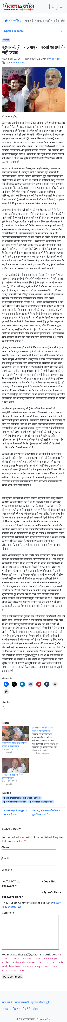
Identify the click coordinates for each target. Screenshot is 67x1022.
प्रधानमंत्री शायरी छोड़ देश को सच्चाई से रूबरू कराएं (14, 744)
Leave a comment (15, 62)
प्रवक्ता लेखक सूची (40, 1002)
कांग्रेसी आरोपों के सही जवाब (16, 801)
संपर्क (35, 1008)
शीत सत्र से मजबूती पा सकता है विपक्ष (15, 812)
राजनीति (15, 20)
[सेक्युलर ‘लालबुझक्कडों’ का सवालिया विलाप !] (15, 765)
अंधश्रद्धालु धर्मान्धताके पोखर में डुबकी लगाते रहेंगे (46, 812)
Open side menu (14, 31)
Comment (8, 912)
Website (7, 870)
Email (5, 858)
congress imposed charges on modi (23, 797)
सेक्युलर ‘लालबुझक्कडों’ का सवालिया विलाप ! (12, 776)
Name (5, 847)
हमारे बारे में (7, 1002)
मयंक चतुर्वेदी (55, 58)
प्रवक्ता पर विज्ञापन (11, 1008)
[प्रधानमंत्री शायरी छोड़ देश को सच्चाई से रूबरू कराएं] (15, 733)
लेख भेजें (26, 1008)
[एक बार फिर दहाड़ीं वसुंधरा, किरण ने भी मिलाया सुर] (47, 740)
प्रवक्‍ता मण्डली (22, 1002)
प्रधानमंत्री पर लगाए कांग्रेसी (42, 801)
